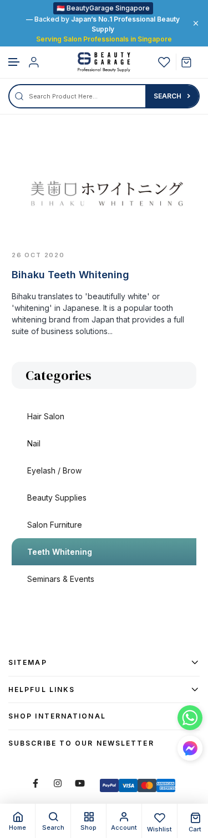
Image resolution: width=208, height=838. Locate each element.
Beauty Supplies (57, 497)
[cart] (190, 62)
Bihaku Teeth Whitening (70, 274)
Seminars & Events (60, 579)
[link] (104, 190)
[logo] (104, 62)
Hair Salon (45, 416)
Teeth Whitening (59, 551)
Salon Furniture (54, 524)
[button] (14, 62)
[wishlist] (164, 62)
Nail (33, 443)
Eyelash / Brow (54, 470)
